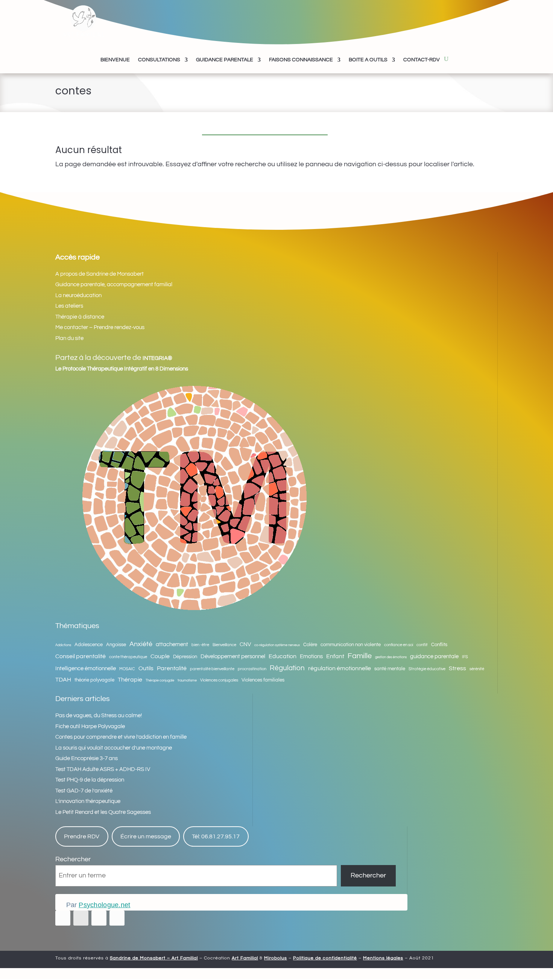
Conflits (439, 644)
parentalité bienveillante (212, 669)
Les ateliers (69, 306)
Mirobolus (275, 958)
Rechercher (73, 859)
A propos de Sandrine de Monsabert (99, 274)
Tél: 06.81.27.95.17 (216, 836)
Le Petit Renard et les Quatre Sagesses (103, 812)
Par (98, 905)
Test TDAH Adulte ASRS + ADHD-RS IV (102, 769)
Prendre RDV (81, 836)
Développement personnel (233, 656)
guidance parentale (434, 656)
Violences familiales (263, 680)
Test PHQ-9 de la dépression (89, 780)
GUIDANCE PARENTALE (224, 59)
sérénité (476, 669)
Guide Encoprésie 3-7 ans (86, 758)
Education (282, 656)
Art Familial (245, 958)
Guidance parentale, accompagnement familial (113, 284)
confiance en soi (398, 645)
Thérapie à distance (79, 317)
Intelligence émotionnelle (85, 668)
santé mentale (389, 668)
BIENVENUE (115, 59)
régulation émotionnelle (339, 668)
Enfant (335, 656)
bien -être (200, 645)
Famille (360, 656)
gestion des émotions (391, 657)
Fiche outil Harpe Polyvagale (90, 726)
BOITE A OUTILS (368, 59)
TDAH (63, 680)
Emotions (311, 656)
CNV (245, 644)
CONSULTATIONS (159, 59)
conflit (422, 645)
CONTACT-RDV (421, 59)
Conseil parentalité (80, 656)
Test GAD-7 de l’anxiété (83, 791)
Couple (160, 656)
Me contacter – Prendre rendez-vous (99, 327)
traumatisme (187, 680)
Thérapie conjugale (160, 680)
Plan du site (69, 338)
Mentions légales (383, 958)
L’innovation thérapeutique (87, 801)
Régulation (287, 668)
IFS (465, 657)
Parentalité (172, 668)
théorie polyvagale (94, 680)
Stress (457, 668)
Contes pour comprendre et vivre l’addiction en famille (121, 737)
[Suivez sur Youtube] (98, 918)
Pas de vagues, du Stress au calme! (98, 715)
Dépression (185, 656)
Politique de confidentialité (325, 958)
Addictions (63, 645)
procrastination (252, 669)
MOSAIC (127, 669)
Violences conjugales (219, 680)
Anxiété (140, 644)
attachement (172, 644)
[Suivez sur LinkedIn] (117, 918)
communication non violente (351, 644)
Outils (145, 668)
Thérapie (130, 680)
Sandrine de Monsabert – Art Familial (154, 958)
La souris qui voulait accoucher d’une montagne (113, 748)
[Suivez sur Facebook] (62, 918)
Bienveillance (224, 645)
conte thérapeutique (128, 657)
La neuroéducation (78, 295)
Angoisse (116, 644)
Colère (310, 644)
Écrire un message (145, 836)
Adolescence (88, 644)
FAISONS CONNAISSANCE (301, 59)
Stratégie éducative (427, 669)
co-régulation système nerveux (277, 645)
